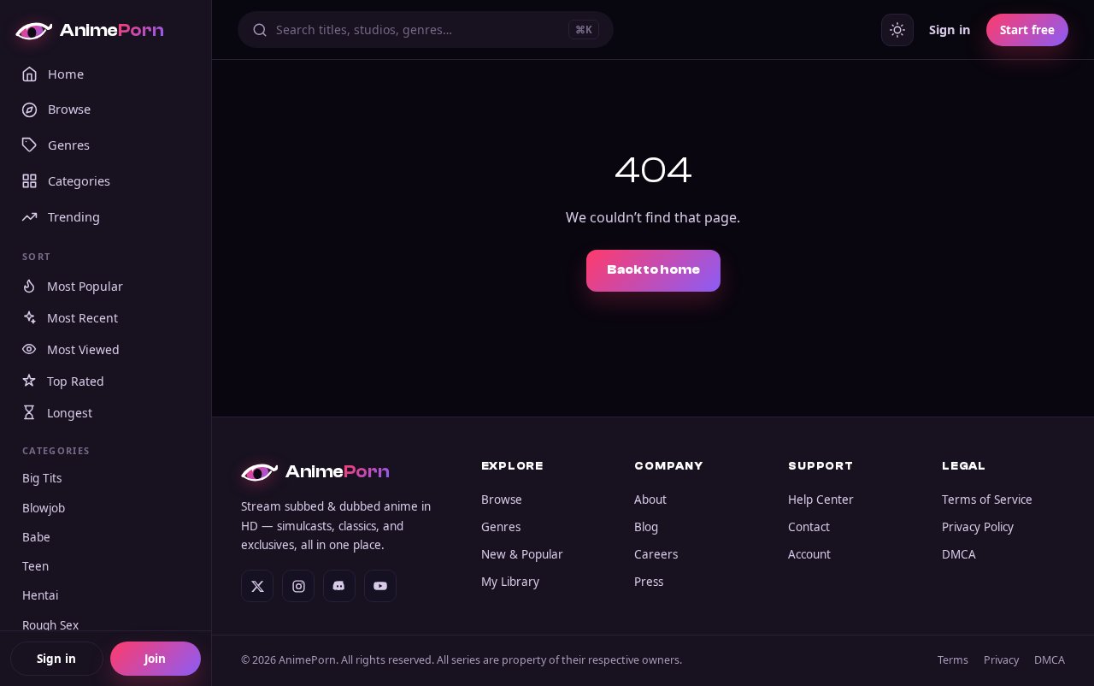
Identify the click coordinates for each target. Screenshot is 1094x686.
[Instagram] (298, 586)
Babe (36, 537)
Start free (1027, 30)
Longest (69, 413)
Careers (656, 554)
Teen (35, 566)
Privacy (1001, 660)
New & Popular (522, 554)
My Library (510, 581)
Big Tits (42, 478)
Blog (646, 527)
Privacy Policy (978, 527)
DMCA (959, 554)
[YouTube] (380, 586)
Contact (809, 527)
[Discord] (339, 586)
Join (155, 658)
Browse (69, 108)
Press (648, 581)
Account (809, 554)
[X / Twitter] (257, 586)
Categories (79, 180)
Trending (74, 216)
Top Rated (75, 381)
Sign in (56, 658)
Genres (69, 144)
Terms (953, 660)
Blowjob (43, 508)
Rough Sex (50, 625)
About (650, 499)
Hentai (40, 595)
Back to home (653, 270)
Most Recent (82, 318)
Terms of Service (987, 499)
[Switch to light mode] (897, 30)
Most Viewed (83, 349)
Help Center (821, 499)
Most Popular (85, 286)
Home (66, 73)
